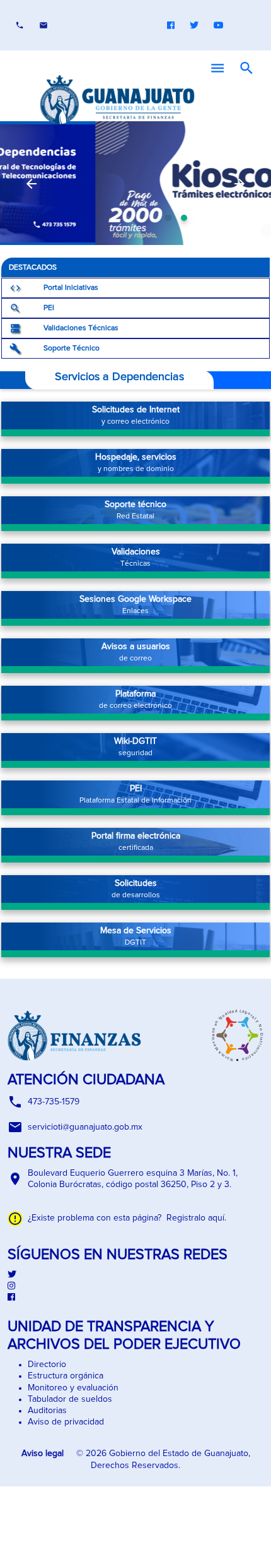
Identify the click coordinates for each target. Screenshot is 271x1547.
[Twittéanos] (194, 25)
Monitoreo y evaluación (73, 1387)
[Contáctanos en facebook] (171, 25)
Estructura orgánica (65, 1375)
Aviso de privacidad (66, 1422)
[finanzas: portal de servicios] (135, 183)
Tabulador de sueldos (70, 1399)
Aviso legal (43, 1453)
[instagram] (135, 1286)
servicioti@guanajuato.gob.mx (85, 1127)
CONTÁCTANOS (43, 25)
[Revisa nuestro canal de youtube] (219, 25)
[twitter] (135, 1275)
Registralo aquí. (193, 1218)
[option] (135, 183)
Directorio (47, 1364)
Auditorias (47, 1410)
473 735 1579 (19, 25)
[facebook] (135, 1297)
